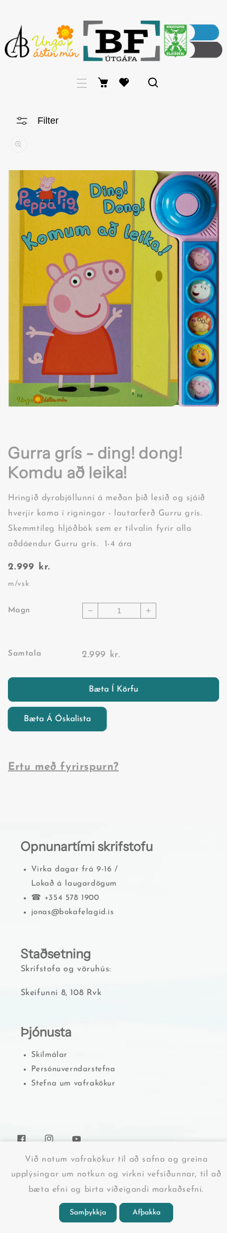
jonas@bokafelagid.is (72, 912)
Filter (48, 120)
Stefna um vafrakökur (73, 1084)
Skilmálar (49, 1055)
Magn (19, 610)
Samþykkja (88, 1213)
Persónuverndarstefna (73, 1069)
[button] (82, 83)
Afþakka (146, 1213)
